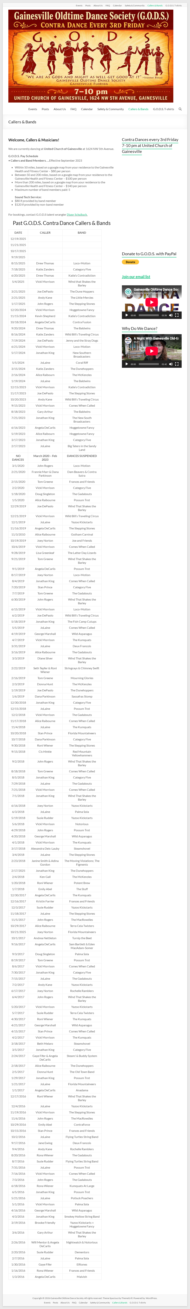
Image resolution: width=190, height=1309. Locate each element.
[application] (152, 302)
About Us (98, 5)
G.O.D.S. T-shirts (174, 5)
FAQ (108, 5)
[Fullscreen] (177, 315)
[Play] (127, 315)
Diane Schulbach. (77, 214)
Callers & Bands (155, 5)
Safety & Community (135, 5)
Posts (88, 5)
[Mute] (171, 315)
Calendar (117, 5)
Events (79, 5)
